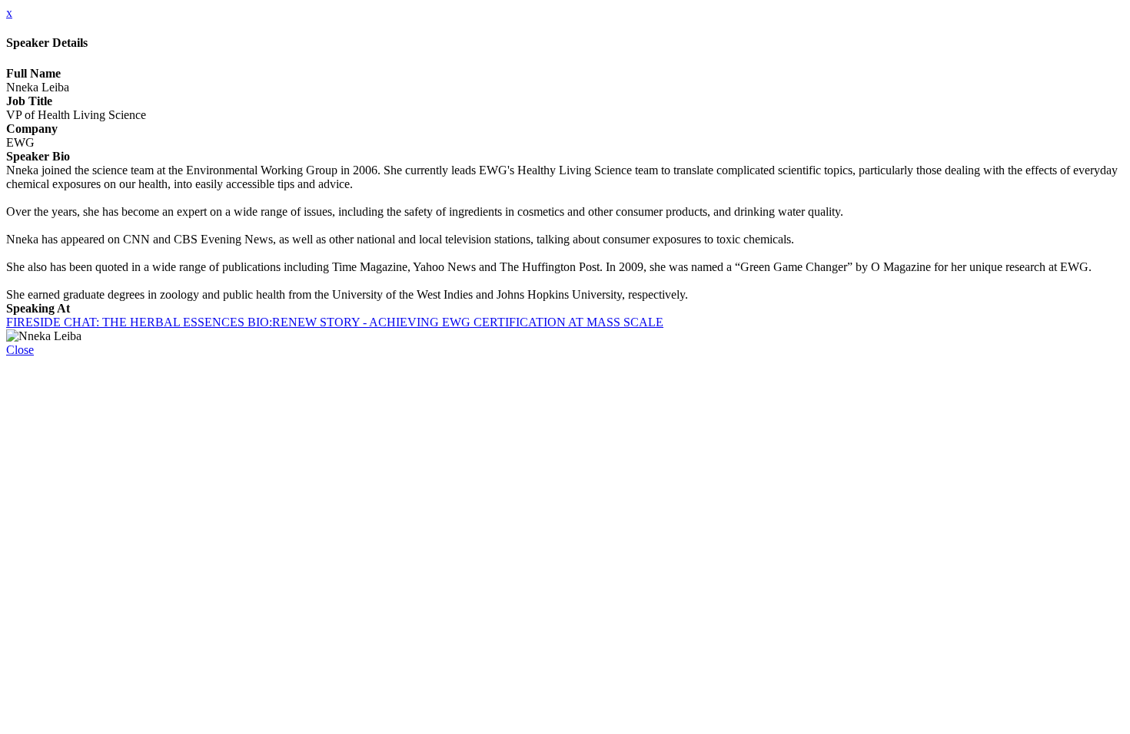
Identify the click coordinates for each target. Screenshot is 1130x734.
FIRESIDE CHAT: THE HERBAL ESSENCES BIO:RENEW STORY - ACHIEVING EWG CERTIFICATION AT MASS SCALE (334, 322)
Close (20, 349)
